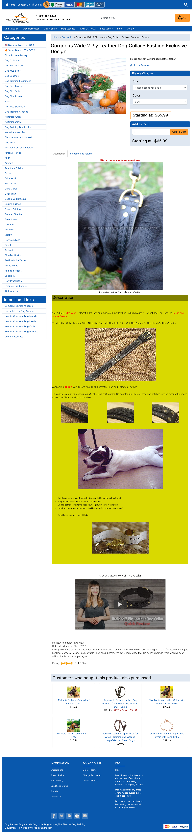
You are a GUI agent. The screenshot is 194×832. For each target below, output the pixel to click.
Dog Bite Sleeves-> (15, 106)
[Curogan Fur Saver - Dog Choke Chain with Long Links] (166, 725)
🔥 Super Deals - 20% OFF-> (20, 50)
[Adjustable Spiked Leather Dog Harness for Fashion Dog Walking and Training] (120, 691)
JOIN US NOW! (88, 28)
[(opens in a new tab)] (74, 412)
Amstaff (9, 163)
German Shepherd (14, 214)
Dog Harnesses (31, 28)
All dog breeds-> (14, 270)
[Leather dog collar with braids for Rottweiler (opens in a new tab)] (120, 225)
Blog (119, 28)
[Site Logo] (17, 17)
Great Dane (11, 219)
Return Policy (57, 780)
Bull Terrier (10, 183)
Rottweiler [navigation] (67, 37)
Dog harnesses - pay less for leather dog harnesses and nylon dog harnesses (129, 804)
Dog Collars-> (12, 60)
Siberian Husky (13, 255)
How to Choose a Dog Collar (20, 326)
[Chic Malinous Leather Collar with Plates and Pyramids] (166, 691)
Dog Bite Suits (12, 91)
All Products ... (12, 291)
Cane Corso (11, 188)
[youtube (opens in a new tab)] (77, 816)
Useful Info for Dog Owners (19, 311)
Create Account (90, 780)
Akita (7, 157)
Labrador (9, 224)
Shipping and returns (81, 153)
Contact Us (23, 4)
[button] (186, 4)
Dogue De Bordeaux (15, 198)
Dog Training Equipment (18, 81)
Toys (7, 101)
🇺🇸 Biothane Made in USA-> (19, 45)
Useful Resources (14, 336)
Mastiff (8, 234)
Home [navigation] (56, 37)
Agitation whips (13, 116)
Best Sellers (106, 28)
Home (11, 4)
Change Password (92, 775)
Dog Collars (50, 28)
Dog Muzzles (11, 28)
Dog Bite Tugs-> (13, 86)
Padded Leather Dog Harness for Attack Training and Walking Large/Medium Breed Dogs (120, 737)
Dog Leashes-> (13, 75)
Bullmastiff (10, 178)
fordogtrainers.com (41, 827)
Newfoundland (12, 240)
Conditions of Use (59, 786)
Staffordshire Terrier (15, 260)
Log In (38, 4)
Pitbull (8, 245)
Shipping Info (57, 770)
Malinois (9, 229)
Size (135, 81)
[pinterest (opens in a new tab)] (69, 816)
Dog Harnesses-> (14, 65)
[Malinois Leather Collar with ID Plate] (73, 725)
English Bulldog (13, 204)
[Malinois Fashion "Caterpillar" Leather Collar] (73, 691)
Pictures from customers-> (19, 147)
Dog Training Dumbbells (18, 127)
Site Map (55, 791)
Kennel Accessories (15, 132)
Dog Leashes (68, 28)
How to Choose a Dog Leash (20, 321)
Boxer (8, 173)
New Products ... (13, 280)
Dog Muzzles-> (13, 70)
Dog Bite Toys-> (13, 96)
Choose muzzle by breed (18, 137)
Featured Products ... (16, 286)
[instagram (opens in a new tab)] (85, 816)
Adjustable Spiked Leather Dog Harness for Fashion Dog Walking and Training (120, 703)
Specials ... (10, 275)
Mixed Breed (11, 265)
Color (136, 95)
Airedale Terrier (13, 152)
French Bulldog (13, 209)
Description (59, 153)
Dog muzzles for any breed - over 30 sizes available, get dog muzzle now (129, 792)
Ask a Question (141, 65)
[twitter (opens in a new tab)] (61, 816)
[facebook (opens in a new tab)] (54, 816)
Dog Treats (11, 142)
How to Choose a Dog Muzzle (21, 316)
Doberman (10, 193)
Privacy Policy (57, 775)
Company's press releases (19, 305)
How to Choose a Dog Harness (21, 331)
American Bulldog (14, 168)
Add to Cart (179, 131)
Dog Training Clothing (16, 111)
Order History (89, 770)
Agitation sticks (13, 121)
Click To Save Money (16, 55)
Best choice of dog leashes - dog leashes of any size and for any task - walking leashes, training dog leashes (129, 780)
